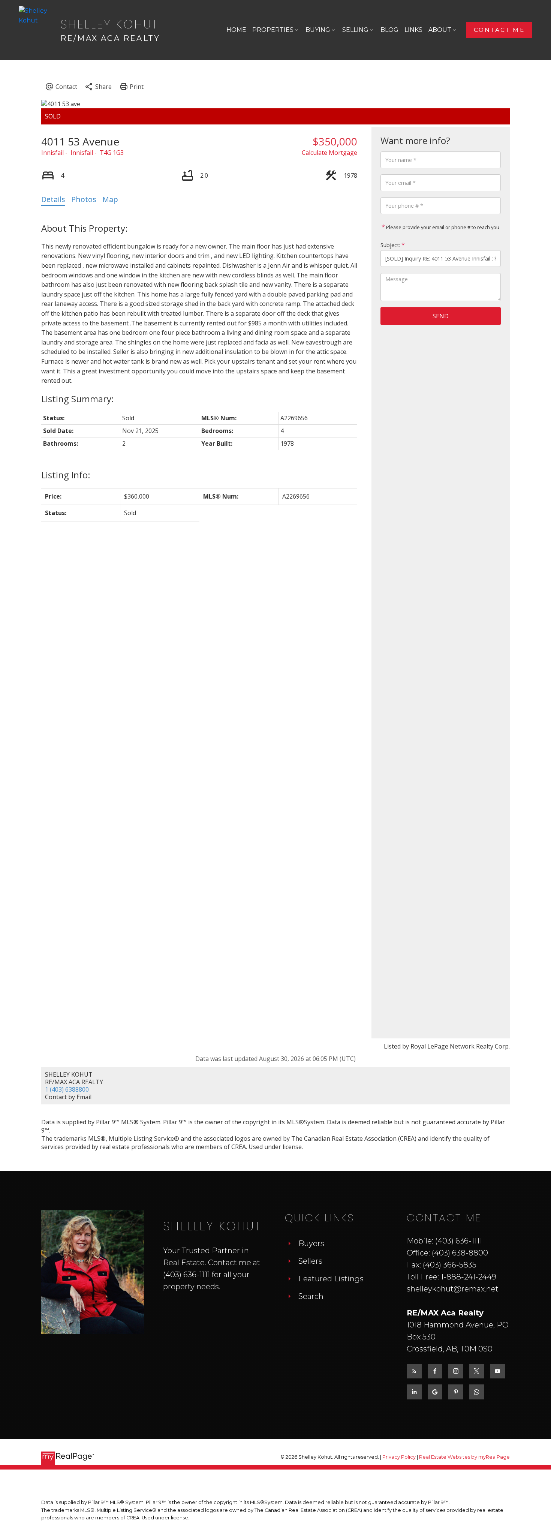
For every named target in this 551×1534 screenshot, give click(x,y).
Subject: (390, 245)
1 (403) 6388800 (67, 1089)
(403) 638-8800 (460, 1252)
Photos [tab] (83, 199)
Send (441, 316)
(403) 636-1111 (186, 1274)
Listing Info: (65, 475)
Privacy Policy (399, 1457)
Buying (317, 29)
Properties (272, 29)
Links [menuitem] (413, 29)
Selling (355, 29)
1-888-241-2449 (468, 1276)
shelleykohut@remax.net (453, 1288)
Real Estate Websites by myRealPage (464, 1457)
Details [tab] (53, 199)
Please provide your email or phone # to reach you (442, 227)
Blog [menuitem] (389, 29)
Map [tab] (110, 199)
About (439, 29)
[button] (499, 30)
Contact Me (499, 29)
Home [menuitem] (236, 29)
